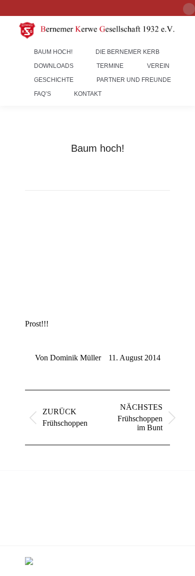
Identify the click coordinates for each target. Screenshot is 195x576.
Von (68, 357)
